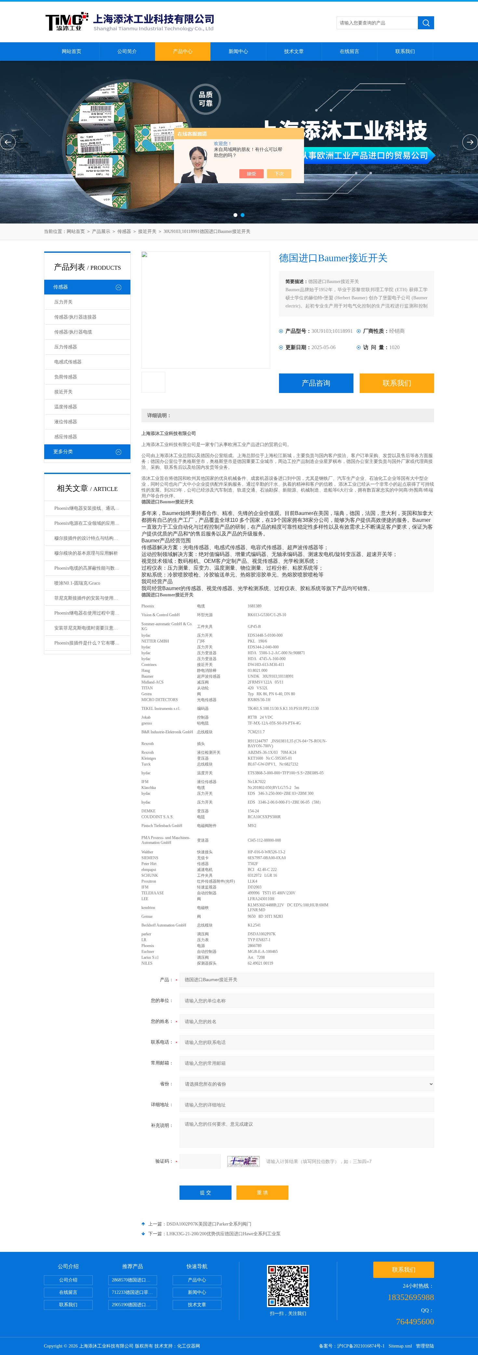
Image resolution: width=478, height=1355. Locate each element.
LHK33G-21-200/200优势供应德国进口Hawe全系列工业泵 (223, 1233)
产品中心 (183, 51)
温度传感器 (65, 406)
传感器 (124, 231)
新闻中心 (238, 51)
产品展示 (101, 231)
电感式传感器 (68, 361)
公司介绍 (68, 1280)
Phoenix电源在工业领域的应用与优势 (91, 523)
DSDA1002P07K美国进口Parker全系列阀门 (208, 1224)
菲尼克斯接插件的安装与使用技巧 (88, 598)
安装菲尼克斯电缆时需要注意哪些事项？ (92, 628)
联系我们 (405, 51)
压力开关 (63, 302)
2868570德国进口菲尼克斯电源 (134, 1280)
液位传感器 (65, 421)
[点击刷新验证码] (243, 1161)
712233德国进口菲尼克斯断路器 (134, 1292)
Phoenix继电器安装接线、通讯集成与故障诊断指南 (92, 508)
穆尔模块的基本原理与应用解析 (86, 553)
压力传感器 (65, 347)
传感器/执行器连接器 (75, 317)
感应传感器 (65, 436)
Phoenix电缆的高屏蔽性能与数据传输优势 (92, 568)
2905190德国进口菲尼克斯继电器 (134, 1304)
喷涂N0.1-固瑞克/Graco (77, 583)
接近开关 (147, 231)
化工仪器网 (188, 1346)
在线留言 (349, 51)
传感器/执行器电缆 (73, 332)
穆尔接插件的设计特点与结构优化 (88, 538)
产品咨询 (316, 383)
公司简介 (127, 51)
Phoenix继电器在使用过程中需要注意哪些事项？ (92, 613)
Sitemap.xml (400, 1346)
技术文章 (294, 51)
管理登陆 (425, 1346)
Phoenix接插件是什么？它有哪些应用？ (92, 643)
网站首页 (71, 51)
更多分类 (63, 451)
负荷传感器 (65, 376)
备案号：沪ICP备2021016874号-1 (352, 1346)
